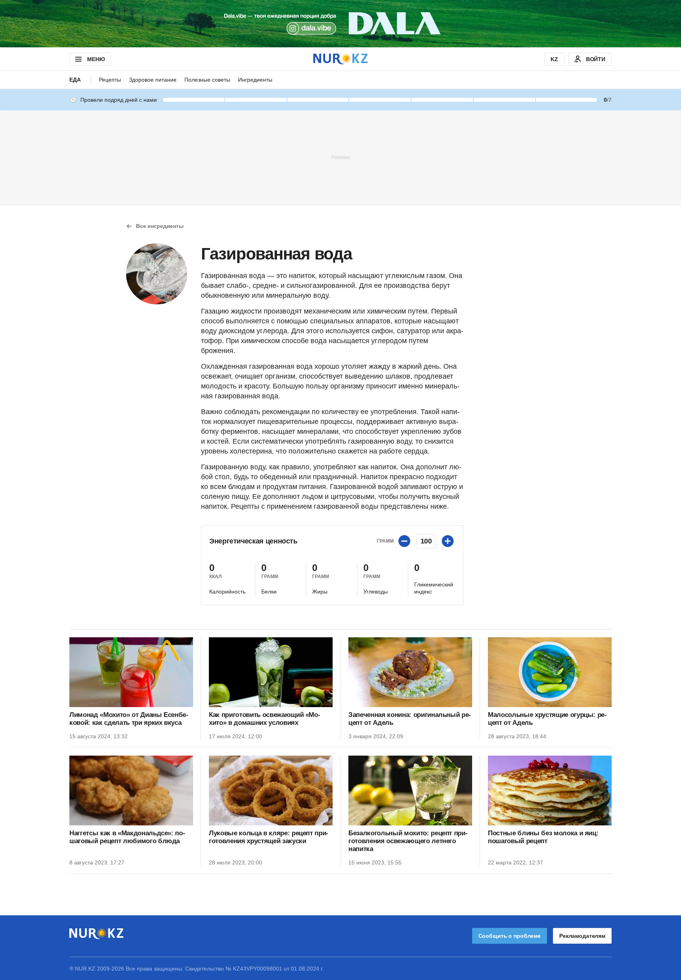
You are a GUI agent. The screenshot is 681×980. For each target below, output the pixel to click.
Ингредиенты (255, 80)
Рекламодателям (582, 936)
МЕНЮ (95, 59)
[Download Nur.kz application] (340, 23)
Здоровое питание (153, 80)
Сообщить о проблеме (509, 936)
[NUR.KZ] (340, 58)
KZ (554, 59)
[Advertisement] (340, 157)
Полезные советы (207, 80)
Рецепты (110, 80)
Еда (75, 80)
